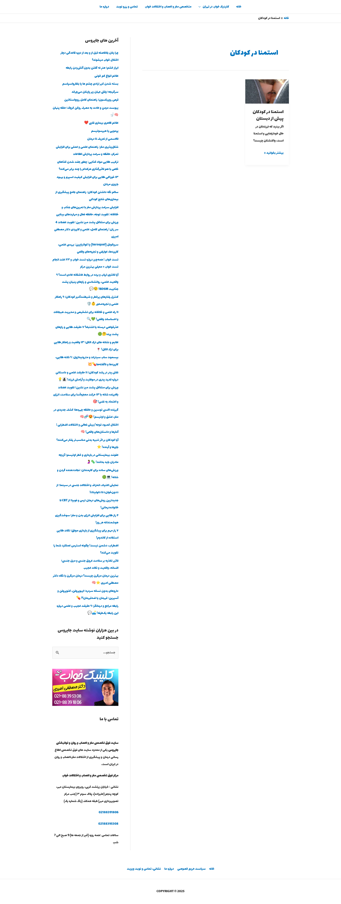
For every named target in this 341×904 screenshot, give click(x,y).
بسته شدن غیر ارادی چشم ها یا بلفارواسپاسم (90, 84)
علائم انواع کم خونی (106, 76)
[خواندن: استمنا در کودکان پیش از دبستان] (267, 91)
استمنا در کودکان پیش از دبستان (268, 115)
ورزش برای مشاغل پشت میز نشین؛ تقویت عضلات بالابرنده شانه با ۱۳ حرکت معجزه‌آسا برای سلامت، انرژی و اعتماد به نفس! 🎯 (85, 395)
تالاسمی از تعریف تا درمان (102, 139)
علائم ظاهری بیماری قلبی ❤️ (101, 123)
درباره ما (104, 7)
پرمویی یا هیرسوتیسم (104, 131)
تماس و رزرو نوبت (127, 7)
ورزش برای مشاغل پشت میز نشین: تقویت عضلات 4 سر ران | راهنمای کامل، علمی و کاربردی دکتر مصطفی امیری (86, 230)
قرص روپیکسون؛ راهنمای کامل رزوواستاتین (91, 100)
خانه (238, 7)
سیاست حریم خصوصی (191, 869)
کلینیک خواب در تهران (216, 7)
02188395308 (108, 824)
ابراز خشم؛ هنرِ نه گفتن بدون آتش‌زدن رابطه (92, 68)
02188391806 (108, 812)
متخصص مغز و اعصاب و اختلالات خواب (168, 7)
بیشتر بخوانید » (274, 153)
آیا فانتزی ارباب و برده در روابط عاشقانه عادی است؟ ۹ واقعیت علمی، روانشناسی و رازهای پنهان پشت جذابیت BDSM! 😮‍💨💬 (87, 282)
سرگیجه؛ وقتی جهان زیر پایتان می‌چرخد (95, 92)
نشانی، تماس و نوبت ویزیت (144, 869)
